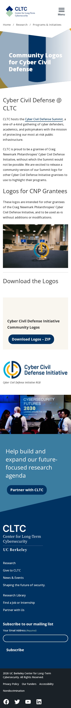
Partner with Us (13, 610)
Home (7, 24)
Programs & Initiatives (47, 24)
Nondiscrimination (14, 690)
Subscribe (15, 649)
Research (21, 24)
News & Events (13, 578)
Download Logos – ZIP (31, 339)
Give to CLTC (12, 570)
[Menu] (61, 9)
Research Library (14, 595)
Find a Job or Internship (19, 603)
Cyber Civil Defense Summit (44, 119)
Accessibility (46, 684)
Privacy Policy (11, 684)
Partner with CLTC (26, 489)
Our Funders (29, 684)
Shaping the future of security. (24, 585)
